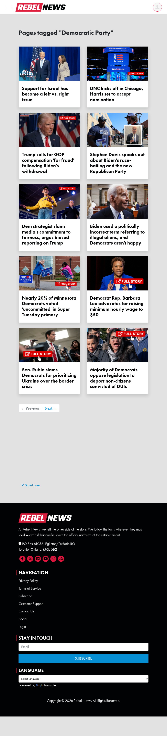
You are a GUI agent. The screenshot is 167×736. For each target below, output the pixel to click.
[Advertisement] (83, 453)
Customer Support (31, 603)
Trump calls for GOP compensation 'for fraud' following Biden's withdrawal (48, 163)
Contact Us (26, 611)
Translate (50, 685)
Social (23, 618)
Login (22, 626)
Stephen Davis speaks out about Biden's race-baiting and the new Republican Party (117, 163)
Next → (51, 408)
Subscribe (25, 596)
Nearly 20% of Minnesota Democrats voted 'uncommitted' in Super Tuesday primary (49, 306)
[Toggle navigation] (8, 7)
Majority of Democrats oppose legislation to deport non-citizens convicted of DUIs (113, 378)
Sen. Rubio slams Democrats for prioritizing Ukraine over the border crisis (49, 378)
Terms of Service (30, 588)
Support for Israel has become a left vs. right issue (45, 94)
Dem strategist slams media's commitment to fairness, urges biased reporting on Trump (46, 234)
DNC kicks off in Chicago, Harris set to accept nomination (116, 94)
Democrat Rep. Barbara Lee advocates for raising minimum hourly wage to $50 (117, 306)
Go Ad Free (32, 485)
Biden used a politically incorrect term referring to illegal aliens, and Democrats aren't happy (117, 234)
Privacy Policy (28, 580)
